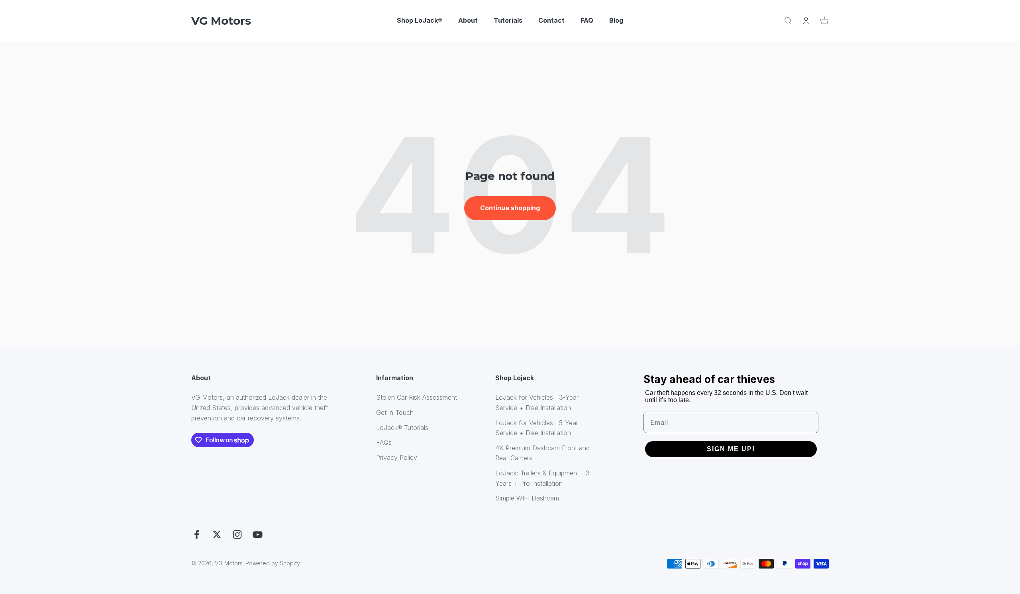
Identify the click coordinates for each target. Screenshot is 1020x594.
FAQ (587, 20)
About (468, 20)
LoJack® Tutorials (402, 428)
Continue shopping (510, 208)
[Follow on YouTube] (257, 534)
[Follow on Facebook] (196, 534)
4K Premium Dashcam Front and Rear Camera (542, 453)
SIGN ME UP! (731, 449)
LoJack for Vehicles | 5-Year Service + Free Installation (536, 428)
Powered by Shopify (272, 563)
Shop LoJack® (419, 20)
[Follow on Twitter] (217, 534)
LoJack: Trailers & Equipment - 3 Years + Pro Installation (542, 478)
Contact (551, 20)
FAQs (384, 442)
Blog (616, 20)
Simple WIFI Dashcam (527, 498)
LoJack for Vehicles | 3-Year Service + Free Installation (537, 402)
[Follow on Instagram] (237, 534)
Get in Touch (395, 412)
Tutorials (508, 20)
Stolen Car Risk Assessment (416, 397)
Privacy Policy (396, 457)
